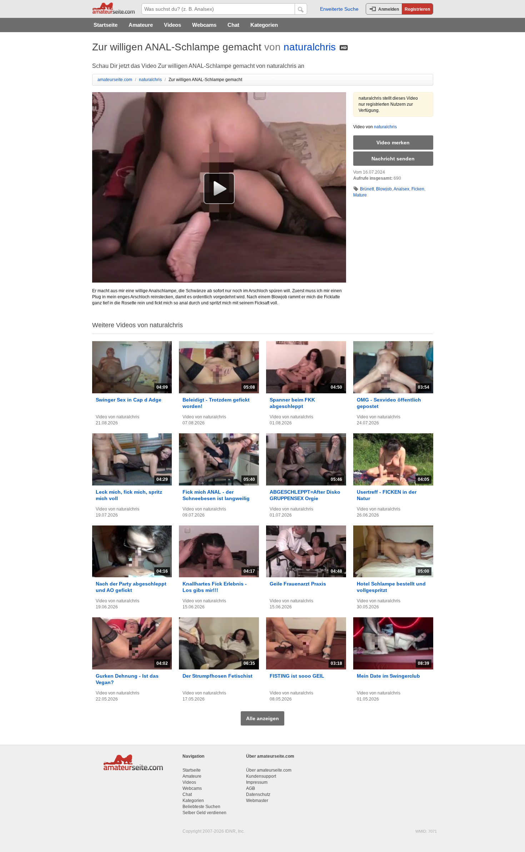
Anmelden (388, 9)
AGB (250, 788)
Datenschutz (258, 794)
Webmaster (257, 800)
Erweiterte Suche (339, 9)
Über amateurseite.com (268, 770)
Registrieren (417, 9)
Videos (172, 25)
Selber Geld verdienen (204, 812)
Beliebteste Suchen (201, 806)
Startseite (106, 25)
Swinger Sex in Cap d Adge (128, 400)
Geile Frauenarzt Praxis (298, 584)
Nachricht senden (393, 158)
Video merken (393, 142)
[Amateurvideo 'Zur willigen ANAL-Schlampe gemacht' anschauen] (219, 188)
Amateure (141, 25)
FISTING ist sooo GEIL (297, 676)
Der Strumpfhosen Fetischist (217, 676)
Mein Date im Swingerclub (388, 676)
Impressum (257, 782)
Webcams (204, 25)
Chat (233, 25)
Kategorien (264, 25)
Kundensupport (261, 776)
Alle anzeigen (262, 718)
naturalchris (310, 47)
